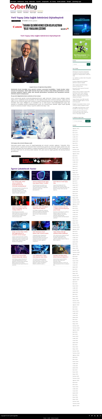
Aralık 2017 (75, 187)
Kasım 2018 (75, 210)
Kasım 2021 (75, 286)
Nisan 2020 (75, 246)
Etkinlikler (26, 12)
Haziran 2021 (76, 275)
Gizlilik (48, 418)
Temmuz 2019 (76, 227)
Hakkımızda (20, 1)
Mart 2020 (75, 244)
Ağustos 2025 (76, 380)
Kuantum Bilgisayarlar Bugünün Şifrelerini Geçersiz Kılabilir (80, 82)
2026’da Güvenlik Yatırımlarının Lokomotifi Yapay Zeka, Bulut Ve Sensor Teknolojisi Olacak (80, 112)
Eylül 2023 (75, 332)
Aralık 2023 (75, 338)
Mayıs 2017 (75, 172)
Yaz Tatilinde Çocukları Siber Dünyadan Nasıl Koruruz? (82, 78)
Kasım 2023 (75, 336)
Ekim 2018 (75, 208)
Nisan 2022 (75, 296)
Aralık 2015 (75, 137)
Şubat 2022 (75, 292)
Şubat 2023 (75, 317)
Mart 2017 (75, 168)
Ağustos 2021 (76, 279)
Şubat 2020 (75, 242)
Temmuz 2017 (76, 176)
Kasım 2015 (75, 134)
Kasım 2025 (75, 386)
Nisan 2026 (75, 397)
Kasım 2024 (75, 361)
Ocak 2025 (75, 365)
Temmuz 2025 (76, 378)
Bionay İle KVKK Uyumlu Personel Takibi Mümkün (80, 89)
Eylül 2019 (75, 231)
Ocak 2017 (75, 164)
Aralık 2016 (75, 162)
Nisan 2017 (75, 170)
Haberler (19, 12)
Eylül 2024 (75, 357)
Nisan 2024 (75, 346)
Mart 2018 (75, 193)
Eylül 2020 (75, 256)
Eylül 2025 (75, 382)
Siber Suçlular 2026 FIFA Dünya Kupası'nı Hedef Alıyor (80, 85)
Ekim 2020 (75, 258)
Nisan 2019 (75, 221)
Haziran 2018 (76, 200)
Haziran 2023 (76, 325)
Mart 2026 (75, 395)
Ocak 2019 (75, 214)
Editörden (32, 1)
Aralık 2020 (75, 263)
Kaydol (88, 121)
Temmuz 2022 (76, 302)
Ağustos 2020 (76, 254)
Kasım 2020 (75, 260)
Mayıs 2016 (75, 147)
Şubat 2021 (75, 267)
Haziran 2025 (76, 376)
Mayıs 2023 (75, 323)
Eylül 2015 (75, 130)
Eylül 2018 (75, 206)
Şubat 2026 (75, 393)
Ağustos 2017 (76, 179)
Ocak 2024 (75, 340)
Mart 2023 (75, 319)
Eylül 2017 (75, 181)
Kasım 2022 (75, 311)
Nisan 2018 (75, 195)
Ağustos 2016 (76, 153)
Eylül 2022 (75, 307)
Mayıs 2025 (75, 374)
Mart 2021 (75, 269)
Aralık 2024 (75, 363)
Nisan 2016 (75, 145)
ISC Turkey (53, 1)
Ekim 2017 (75, 183)
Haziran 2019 (76, 225)
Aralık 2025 (75, 388)
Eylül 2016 (75, 155)
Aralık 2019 (75, 237)
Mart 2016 (75, 143)
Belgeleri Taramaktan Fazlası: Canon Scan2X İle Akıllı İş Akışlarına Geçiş (81, 104)
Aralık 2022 (75, 313)
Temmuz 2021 (76, 277)
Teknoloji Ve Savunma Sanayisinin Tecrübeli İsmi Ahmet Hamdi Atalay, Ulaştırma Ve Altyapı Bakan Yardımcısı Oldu (81, 73)
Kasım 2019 (75, 235)
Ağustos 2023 (76, 330)
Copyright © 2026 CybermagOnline (9, 415)
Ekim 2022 (75, 309)
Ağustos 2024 (76, 355)
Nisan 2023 (75, 321)
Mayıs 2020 (75, 248)
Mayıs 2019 (75, 223)
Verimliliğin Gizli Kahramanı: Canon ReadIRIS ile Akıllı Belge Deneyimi (81, 108)
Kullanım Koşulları (55, 418)
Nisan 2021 (75, 271)
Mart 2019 (75, 218)
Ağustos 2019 (76, 229)
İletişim (69, 1)
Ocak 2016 (75, 139)
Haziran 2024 (76, 351)
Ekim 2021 (75, 284)
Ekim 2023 (75, 334)
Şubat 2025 (75, 367)
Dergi (26, 1)
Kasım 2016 (75, 160)
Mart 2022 (75, 294)
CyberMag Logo (76, 1)
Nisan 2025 (75, 372)
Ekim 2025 (75, 384)
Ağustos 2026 (76, 405)
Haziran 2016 (76, 149)
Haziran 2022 (76, 300)
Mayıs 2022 (75, 298)
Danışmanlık (45, 1)
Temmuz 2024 (76, 353)
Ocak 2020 (75, 239)
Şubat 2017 (75, 166)
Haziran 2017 (76, 174)
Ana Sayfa (13, 1)
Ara (88, 64)
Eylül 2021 (75, 281)
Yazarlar (38, 1)
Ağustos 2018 (76, 204)
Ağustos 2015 (76, 128)
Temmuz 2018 (76, 202)
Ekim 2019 (75, 233)
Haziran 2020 (76, 250)
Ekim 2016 (75, 158)
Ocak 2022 (75, 290)
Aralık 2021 (75, 288)
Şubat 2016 (75, 141)
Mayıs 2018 (75, 197)
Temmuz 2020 (76, 252)
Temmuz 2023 (76, 328)
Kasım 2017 (75, 185)
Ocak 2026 (75, 391)
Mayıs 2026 (75, 399)
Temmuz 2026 (76, 403)
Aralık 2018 (75, 212)
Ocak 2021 (75, 265)
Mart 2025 (75, 370)
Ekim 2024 (75, 359)
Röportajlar (33, 12)
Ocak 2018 (75, 189)
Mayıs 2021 (75, 273)
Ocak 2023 (75, 315)
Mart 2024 (75, 344)
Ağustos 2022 (76, 304)
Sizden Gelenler (61, 1)
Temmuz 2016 (76, 151)
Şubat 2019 (75, 216)
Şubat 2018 (75, 191)
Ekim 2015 (75, 132)
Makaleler (13, 12)
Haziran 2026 (76, 401)
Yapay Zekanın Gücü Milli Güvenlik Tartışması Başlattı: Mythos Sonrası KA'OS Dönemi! (81, 101)
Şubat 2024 (75, 342)
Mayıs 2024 (75, 349)
